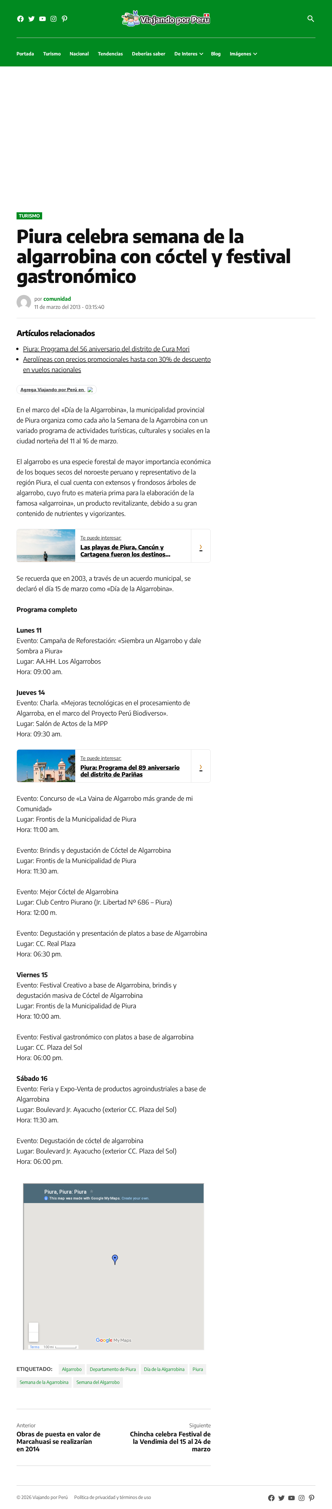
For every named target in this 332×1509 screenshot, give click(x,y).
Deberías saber (148, 53)
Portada (25, 53)
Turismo (52, 53)
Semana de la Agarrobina (44, 1382)
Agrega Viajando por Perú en (52, 389)
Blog (216, 53)
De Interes (185, 53)
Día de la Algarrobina (164, 1369)
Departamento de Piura (113, 1369)
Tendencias (110, 53)
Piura (198, 1369)
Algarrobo (72, 1369)
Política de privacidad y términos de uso (112, 1497)
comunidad (57, 299)
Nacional (79, 53)
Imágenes (240, 53)
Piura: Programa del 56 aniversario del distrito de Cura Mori (106, 349)
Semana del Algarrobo (98, 1382)
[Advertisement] (166, 137)
